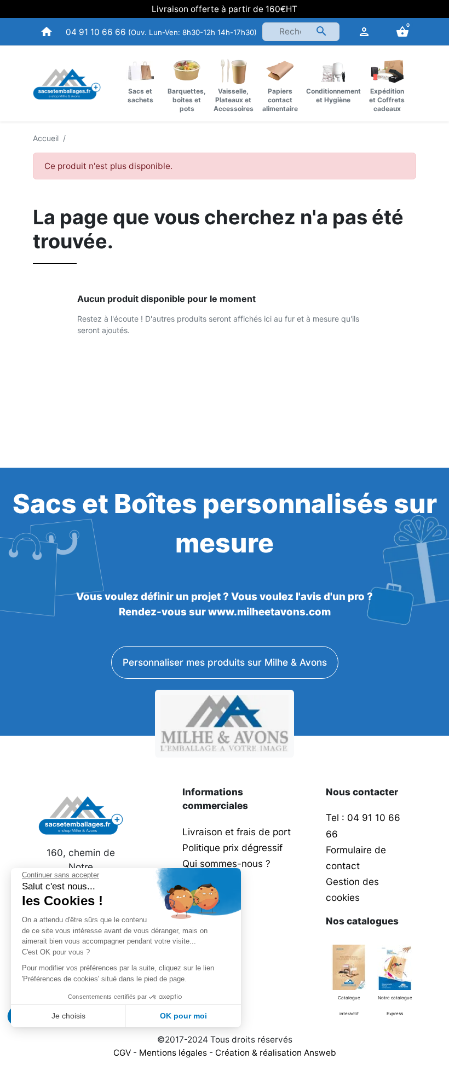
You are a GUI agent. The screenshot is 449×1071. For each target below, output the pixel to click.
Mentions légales (173, 1052)
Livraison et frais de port (237, 831)
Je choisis (68, 1015)
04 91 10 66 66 (96, 32)
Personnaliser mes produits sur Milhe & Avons (225, 662)
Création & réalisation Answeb (275, 1052)
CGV (122, 1052)
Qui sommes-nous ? (226, 863)
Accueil (46, 138)
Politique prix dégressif (232, 847)
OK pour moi (183, 1015)
